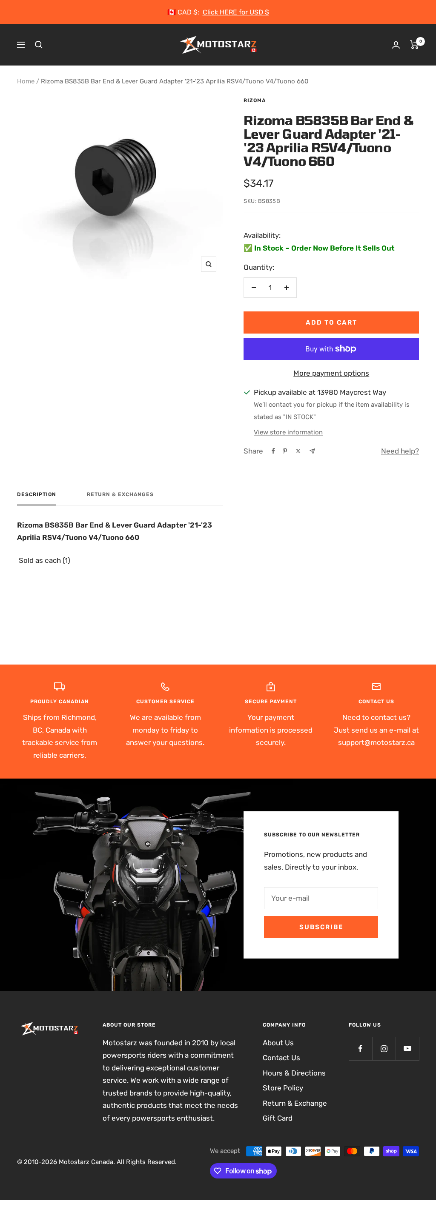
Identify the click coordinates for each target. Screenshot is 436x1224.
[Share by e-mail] (312, 451)
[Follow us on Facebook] (360, 1048)
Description (36, 494)
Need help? (400, 451)
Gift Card (278, 1118)
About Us (278, 1043)
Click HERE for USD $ (236, 12)
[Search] (39, 45)
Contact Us (281, 1057)
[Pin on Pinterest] (285, 451)
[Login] (396, 45)
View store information (288, 432)
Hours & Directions (294, 1073)
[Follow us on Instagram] (384, 1048)
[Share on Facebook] (273, 451)
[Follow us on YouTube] (407, 1048)
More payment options (331, 373)
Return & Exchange (295, 1103)
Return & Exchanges (120, 494)
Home (25, 81)
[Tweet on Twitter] (298, 451)
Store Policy (283, 1088)
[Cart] (414, 44)
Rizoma (255, 100)
